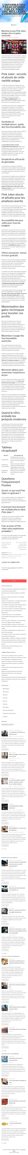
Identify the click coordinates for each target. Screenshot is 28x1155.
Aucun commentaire (19, 736)
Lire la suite (5, 883)
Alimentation (6, 688)
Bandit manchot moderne (15, 554)
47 (5, 849)
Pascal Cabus (9, 37)
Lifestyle (5, 704)
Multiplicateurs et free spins (8, 557)
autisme (3, 667)
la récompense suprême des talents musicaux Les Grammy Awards (12, 663)
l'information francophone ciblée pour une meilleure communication (14, 9)
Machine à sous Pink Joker (14, 556)
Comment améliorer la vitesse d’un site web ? (12, 624)
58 (5, 953)
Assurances (6, 691)
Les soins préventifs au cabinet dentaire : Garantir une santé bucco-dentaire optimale (17, 782)
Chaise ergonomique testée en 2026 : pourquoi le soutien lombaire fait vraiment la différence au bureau (13, 642)
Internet (10, 552)
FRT (18, 1152)
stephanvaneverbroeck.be (8, 677)
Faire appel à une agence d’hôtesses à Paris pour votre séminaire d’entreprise (11, 673)
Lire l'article (5, 749)
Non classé (6, 707)
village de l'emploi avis (7, 661)
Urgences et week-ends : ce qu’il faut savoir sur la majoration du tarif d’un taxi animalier (17, 931)
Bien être (5, 695)
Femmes (5, 698)
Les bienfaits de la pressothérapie (17, 1029)
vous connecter (12, 568)
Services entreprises (8, 710)
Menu (15, 25)
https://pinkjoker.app (11, 99)
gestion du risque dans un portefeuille (13, 283)
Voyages (5, 716)
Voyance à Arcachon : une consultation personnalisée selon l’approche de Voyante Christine (12, 616)
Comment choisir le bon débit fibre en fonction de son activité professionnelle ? (17, 864)
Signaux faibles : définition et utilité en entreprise (13, 638)
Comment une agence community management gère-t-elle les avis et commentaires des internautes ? (13, 610)
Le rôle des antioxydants (15, 1123)
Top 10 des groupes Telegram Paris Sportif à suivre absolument (21, 546)
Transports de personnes (9, 713)
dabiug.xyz (4, 671)
